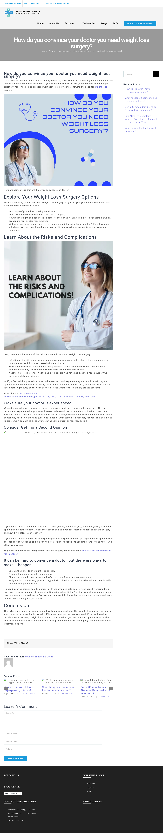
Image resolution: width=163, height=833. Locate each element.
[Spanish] (7, 790)
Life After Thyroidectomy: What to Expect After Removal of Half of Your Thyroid (141, 119)
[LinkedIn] (8, 779)
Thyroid (90, 788)
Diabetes (91, 784)
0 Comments (29, 694)
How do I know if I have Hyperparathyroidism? (18, 689)
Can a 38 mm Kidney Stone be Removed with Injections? (95, 690)
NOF (89, 791)
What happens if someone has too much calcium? (58, 689)
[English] (5, 790)
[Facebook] (4, 779)
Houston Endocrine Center (39, 656)
